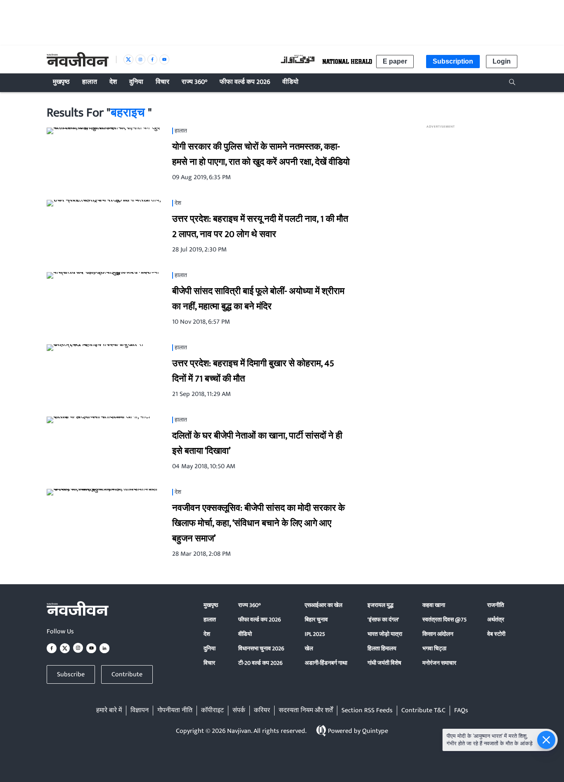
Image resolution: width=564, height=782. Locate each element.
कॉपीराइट (212, 711)
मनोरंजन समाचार (439, 663)
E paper (395, 61)
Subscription (453, 61)
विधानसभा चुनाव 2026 (261, 648)
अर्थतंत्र (495, 619)
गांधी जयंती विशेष (384, 663)
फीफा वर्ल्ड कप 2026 (259, 619)
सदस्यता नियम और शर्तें (306, 711)
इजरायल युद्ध (380, 605)
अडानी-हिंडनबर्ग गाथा (326, 663)
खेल (309, 648)
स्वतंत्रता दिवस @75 (444, 619)
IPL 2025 (315, 634)
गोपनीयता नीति (174, 711)
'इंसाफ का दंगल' (383, 619)
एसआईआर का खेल (323, 605)
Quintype (375, 731)
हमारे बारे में (109, 711)
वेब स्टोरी (496, 634)
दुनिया (210, 648)
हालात (210, 619)
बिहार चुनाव (316, 619)
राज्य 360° (249, 605)
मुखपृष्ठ (211, 605)
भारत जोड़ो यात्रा (384, 634)
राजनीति (495, 605)
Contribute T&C (423, 711)
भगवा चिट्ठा (434, 648)
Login (502, 61)
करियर (262, 711)
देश (207, 634)
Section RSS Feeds (367, 711)
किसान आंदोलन (437, 634)
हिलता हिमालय (381, 648)
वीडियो (245, 634)
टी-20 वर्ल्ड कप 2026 (260, 663)
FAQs (461, 711)
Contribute (126, 674)
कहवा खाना (433, 605)
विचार (209, 663)
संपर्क (238, 711)
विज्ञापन (139, 711)
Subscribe (71, 674)
